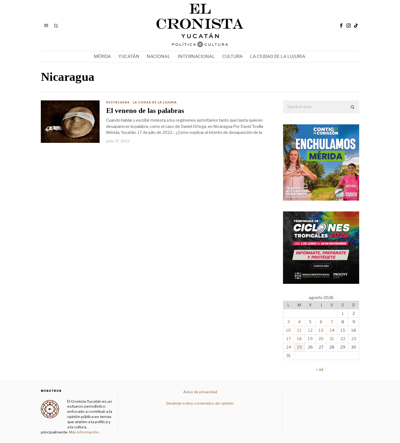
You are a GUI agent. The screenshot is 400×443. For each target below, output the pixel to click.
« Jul (319, 369)
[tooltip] (341, 25)
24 (288, 347)
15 (342, 330)
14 (332, 330)
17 (288, 338)
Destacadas (118, 102)
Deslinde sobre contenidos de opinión (200, 403)
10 (288, 330)
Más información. (84, 432)
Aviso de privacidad (200, 392)
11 (299, 330)
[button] (352, 106)
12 (310, 330)
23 (353, 338)
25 (299, 347)
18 (299, 338)
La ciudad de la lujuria (155, 102)
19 (310, 338)
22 (342, 338)
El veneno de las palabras (145, 111)
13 (321, 330)
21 (332, 338)
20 (321, 338)
